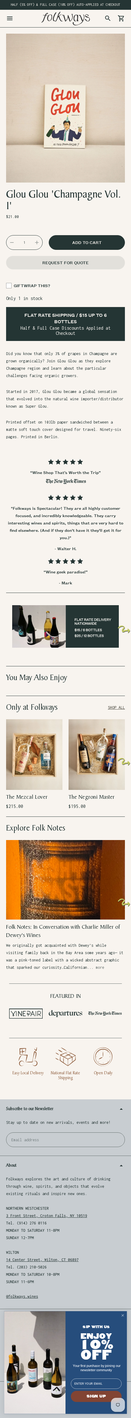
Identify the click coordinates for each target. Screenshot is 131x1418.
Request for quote (65, 262)
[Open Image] (65, 108)
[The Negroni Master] (97, 754)
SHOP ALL (116, 707)
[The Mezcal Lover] (34, 754)
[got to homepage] (65, 18)
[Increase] (36, 242)
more (100, 967)
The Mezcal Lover (27, 797)
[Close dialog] (122, 1315)
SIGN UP (96, 1396)
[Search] (108, 18)
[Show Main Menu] (9, 18)
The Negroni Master (92, 797)
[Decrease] (11, 242)
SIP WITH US (96, 1327)
